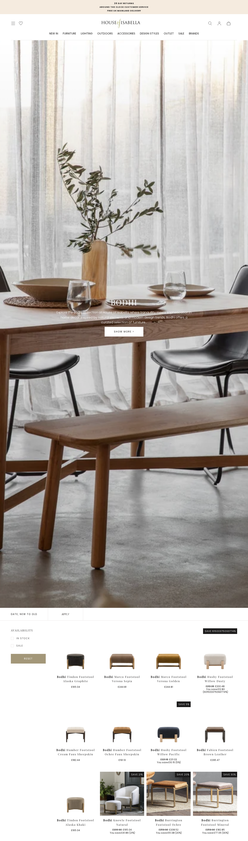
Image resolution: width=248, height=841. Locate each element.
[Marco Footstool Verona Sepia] (122, 650)
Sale (19, 645)
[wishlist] (21, 23)
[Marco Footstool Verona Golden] (168, 650)
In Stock (23, 638)
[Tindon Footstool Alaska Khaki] (75, 794)
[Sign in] (219, 23)
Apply (65, 614)
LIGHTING (87, 33)
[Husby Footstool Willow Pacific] (168, 723)
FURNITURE (69, 33)
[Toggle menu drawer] (13, 23)
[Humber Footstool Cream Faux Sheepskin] (75, 723)
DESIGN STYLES (149, 33)
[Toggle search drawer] (210, 23)
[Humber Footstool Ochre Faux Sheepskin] (122, 723)
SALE (181, 33)
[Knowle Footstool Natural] (122, 794)
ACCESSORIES (126, 33)
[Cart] (228, 23)
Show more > (124, 331)
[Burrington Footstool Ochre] (168, 794)
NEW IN (53, 33)
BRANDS (194, 33)
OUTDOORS (105, 33)
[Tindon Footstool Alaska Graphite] (75, 650)
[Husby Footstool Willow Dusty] (215, 650)
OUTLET (169, 33)
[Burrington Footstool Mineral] (215, 794)
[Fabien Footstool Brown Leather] (215, 723)
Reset (28, 658)
